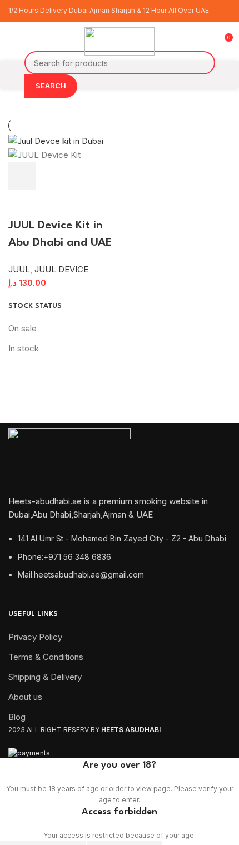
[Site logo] (119, 41)
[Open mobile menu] (13, 42)
